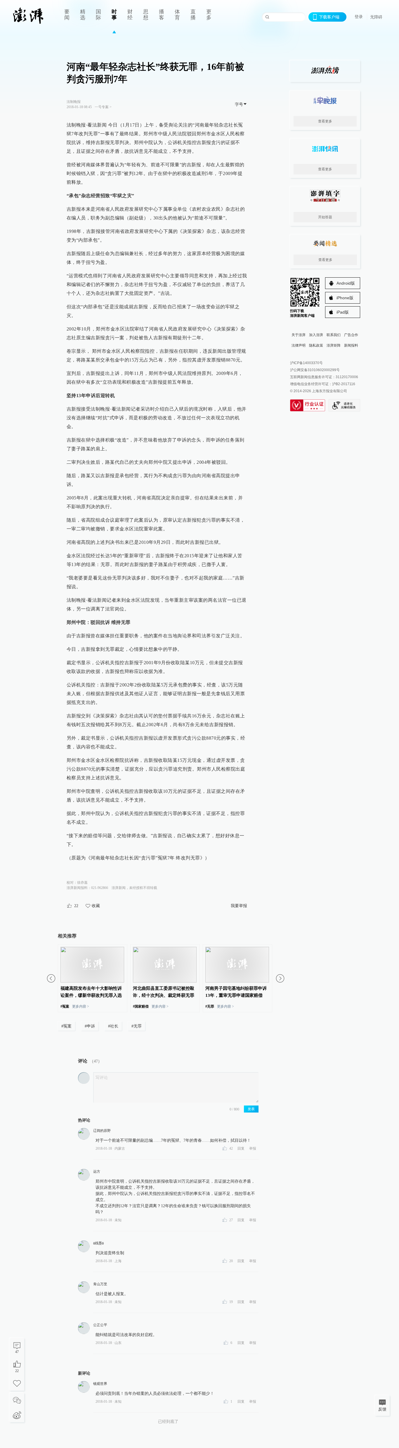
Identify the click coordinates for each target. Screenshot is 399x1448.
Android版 (345, 283)
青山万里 (100, 1284)
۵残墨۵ (98, 1243)
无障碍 (376, 17)
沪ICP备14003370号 (306, 363)
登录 (359, 16)
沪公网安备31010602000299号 (315, 370)
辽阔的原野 (102, 1131)
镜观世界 (100, 1384)
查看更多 (325, 121)
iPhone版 (344, 297)
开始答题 (325, 217)
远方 (96, 1172)
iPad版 (342, 312)
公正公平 (100, 1325)
